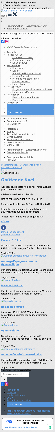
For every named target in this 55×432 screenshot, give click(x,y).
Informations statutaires (25, 78)
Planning (17, 100)
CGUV (10, 397)
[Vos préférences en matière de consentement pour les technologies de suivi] (50, 427)
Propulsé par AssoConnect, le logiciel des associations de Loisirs (28, 412)
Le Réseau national (22, 57)
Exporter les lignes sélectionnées (18, 2)
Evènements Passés (17, 28)
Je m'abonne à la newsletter (16, 370)
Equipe (16, 70)
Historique (17, 68)
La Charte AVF (20, 62)
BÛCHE (5, 221)
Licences (11, 392)
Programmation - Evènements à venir (27, 26)
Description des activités (25, 97)
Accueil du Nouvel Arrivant (26, 73)
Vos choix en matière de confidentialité (30, 421)
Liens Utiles (18, 84)
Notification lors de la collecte (21, 427)
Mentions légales (16, 395)
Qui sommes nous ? (22, 60)
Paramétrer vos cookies (19, 400)
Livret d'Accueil (20, 76)
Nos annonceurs (21, 81)
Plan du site (13, 389)
